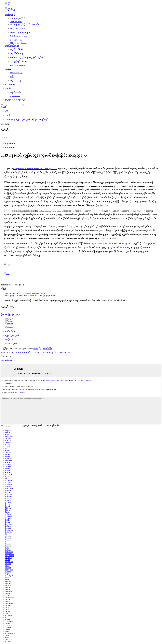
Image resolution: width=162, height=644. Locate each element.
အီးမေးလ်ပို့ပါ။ (6, 360)
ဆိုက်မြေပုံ (37, 349)
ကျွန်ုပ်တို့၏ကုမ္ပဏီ (12, 46)
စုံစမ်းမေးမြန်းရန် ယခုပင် (10, 314)
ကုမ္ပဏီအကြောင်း (16, 50)
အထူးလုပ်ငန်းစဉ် (16, 40)
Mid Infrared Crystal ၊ (17, 28)
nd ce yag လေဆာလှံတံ (15, 352)
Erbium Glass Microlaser (18, 43)
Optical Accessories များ (18, 36)
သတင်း (8, 88)
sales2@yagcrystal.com (47, 296)
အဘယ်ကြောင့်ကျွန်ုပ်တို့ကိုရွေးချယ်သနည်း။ (26, 57)
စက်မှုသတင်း (15, 96)
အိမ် (6, 111)
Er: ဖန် (3, 352)
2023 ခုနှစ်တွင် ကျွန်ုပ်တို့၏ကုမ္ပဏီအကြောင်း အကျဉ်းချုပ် (26, 119)
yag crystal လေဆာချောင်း (46, 352)
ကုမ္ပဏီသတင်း (15, 92)
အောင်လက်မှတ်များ (17, 65)
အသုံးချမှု (9, 339)
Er (57, 352)
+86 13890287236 (11, 294)
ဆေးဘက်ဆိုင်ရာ (16, 73)
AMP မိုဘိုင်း (47, 349)
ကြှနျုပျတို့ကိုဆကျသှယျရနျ (16, 100)
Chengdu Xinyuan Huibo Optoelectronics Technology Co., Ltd (35, 169)
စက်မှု (12, 77)
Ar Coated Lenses (65, 352)
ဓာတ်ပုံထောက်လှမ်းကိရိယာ (20, 32)
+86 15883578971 (38, 294)
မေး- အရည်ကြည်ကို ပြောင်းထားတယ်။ (24, 24)
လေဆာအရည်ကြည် (17, 19)
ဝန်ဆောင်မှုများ (11, 84)
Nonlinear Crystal (16, 22)
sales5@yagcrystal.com (30, 296)
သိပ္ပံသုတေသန (15, 80)
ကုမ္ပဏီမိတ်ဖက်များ (17, 53)
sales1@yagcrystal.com (13, 296)
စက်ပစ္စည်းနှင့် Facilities (18, 61)
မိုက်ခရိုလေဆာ (30, 352)
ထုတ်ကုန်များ (10, 15)
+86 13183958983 (25, 294)
